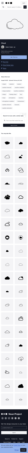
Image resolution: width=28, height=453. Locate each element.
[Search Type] (3, 7)
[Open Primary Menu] (2, 3)
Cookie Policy (17, 445)
